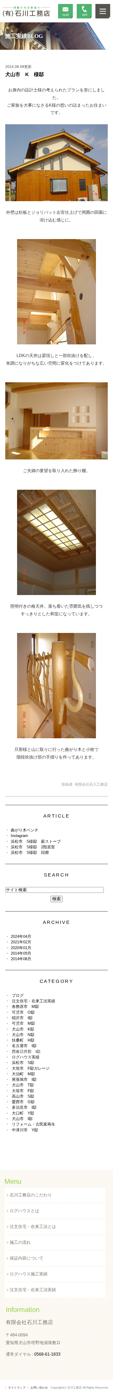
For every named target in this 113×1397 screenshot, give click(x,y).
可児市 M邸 (23, 1023)
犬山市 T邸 (23, 1085)
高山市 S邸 (23, 1096)
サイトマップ (16, 1387)
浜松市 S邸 (23, 1062)
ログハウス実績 (25, 1057)
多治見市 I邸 (24, 1107)
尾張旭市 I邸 (24, 1079)
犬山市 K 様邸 (24, 74)
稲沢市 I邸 (22, 1017)
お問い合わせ (39, 1387)
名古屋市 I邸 (24, 1045)
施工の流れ (20, 1242)
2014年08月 (21, 959)
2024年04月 (21, 936)
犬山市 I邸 (22, 1118)
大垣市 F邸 (23, 1090)
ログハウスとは (24, 1210)
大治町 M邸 (23, 1074)
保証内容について (26, 1258)
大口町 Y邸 (23, 1113)
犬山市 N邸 (23, 1034)
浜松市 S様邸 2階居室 (33, 847)
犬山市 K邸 (23, 1029)
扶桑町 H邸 (23, 1040)
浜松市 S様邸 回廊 (30, 852)
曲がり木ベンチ (24, 830)
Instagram (19, 835)
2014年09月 (21, 953)
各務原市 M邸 (25, 1006)
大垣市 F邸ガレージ (31, 1068)
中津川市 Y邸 (25, 1130)
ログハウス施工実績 (29, 1274)
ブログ (18, 995)
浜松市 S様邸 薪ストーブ (36, 841)
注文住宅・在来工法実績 (33, 1001)
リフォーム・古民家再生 (33, 1124)
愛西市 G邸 (23, 1101)
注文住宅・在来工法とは (33, 1226)
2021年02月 (21, 942)
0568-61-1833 (47, 1354)
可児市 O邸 (23, 1012)
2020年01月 (21, 947)
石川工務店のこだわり (31, 1195)
